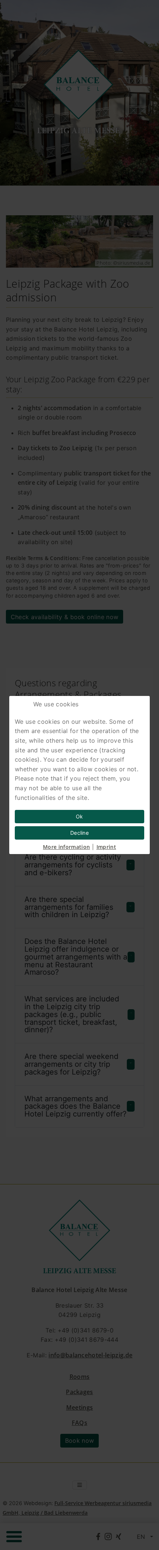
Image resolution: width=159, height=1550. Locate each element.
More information (66, 846)
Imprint (106, 846)
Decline (79, 833)
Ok (79, 816)
